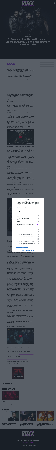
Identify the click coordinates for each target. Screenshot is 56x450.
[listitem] (28, 213)
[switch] (38, 215)
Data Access (28, 250)
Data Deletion (23, 250)
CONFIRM (22, 247)
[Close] (42, 200)
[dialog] (28, 225)
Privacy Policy (32, 250)
